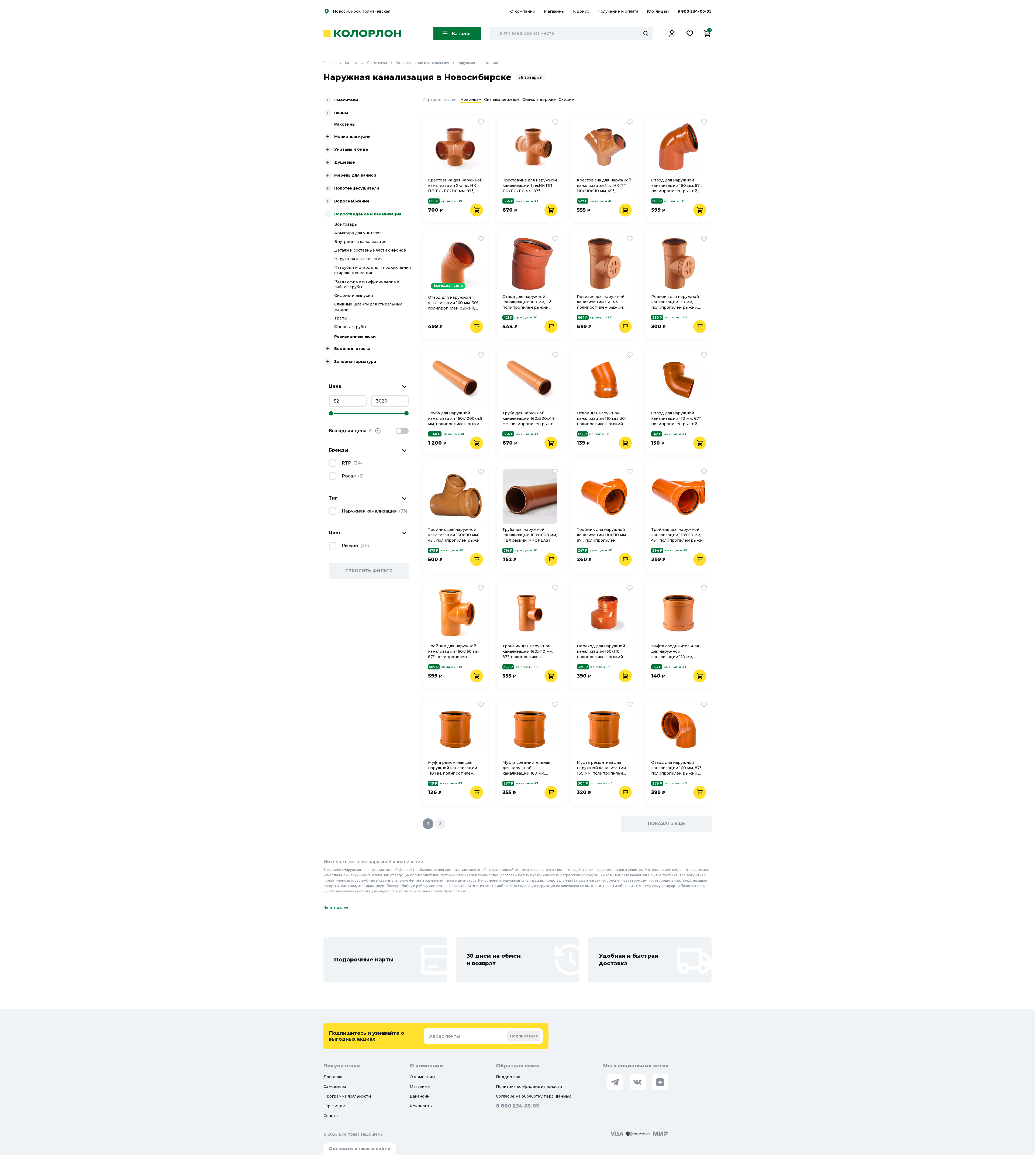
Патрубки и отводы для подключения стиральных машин (372, 270)
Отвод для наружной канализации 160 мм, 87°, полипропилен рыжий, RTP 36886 (676, 768)
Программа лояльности (347, 1096)
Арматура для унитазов (358, 233)
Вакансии (420, 1096)
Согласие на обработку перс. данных (533, 1096)
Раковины (345, 124)
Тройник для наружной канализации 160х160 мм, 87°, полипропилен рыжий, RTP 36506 (453, 651)
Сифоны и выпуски (353, 295)
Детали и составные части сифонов (370, 250)
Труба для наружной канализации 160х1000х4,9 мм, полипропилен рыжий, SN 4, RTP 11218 (455, 419)
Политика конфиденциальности (529, 1086)
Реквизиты (421, 1106)
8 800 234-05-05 (694, 11)
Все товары (345, 224)
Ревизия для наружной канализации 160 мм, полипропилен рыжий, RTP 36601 (601, 302)
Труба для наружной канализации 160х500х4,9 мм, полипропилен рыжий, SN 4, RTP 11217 (529, 419)
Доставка (332, 1076)
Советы (330, 1115)
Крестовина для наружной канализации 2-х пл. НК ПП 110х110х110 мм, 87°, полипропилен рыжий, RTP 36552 (455, 186)
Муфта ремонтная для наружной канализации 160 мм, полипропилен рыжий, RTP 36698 (601, 768)
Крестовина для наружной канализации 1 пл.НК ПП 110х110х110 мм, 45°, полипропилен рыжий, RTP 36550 (604, 186)
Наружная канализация (478, 63)
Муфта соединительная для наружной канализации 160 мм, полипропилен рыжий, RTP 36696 (526, 768)
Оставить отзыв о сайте (359, 1148)
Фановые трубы (350, 326)
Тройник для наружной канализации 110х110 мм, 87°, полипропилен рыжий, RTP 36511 (602, 535)
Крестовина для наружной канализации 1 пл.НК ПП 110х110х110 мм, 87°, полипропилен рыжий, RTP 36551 (529, 186)
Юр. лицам (658, 11)
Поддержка (508, 1076)
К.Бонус (581, 11)
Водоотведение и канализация (422, 63)
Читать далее (335, 907)
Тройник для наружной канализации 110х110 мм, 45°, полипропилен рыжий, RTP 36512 (678, 535)
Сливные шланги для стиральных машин (368, 307)
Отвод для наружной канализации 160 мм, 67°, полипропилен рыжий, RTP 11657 (676, 186)
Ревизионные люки (355, 336)
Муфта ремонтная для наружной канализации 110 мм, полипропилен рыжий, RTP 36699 (452, 768)
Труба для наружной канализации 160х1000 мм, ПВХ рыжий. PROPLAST (529, 535)
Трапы (340, 318)
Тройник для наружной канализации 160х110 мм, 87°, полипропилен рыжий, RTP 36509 (527, 651)
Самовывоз (334, 1086)
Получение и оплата (618, 11)
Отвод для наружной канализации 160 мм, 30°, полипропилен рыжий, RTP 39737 (453, 303)
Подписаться (524, 1036)
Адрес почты (444, 1036)
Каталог (351, 63)
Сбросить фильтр (368, 570)
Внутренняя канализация (360, 241)
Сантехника (377, 63)
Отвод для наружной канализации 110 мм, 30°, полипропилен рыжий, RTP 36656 (602, 419)
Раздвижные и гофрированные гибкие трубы (366, 284)
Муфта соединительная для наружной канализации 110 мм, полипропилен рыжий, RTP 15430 (675, 651)
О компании (523, 11)
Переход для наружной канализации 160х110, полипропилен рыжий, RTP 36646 (601, 651)
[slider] (331, 413)
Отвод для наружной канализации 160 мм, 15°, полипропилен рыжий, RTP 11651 (527, 302)
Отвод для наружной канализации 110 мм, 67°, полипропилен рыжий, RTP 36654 (676, 419)
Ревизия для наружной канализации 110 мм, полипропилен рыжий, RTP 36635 (675, 302)
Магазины (554, 11)
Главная (329, 63)
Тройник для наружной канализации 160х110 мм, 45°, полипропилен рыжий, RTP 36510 (455, 535)
